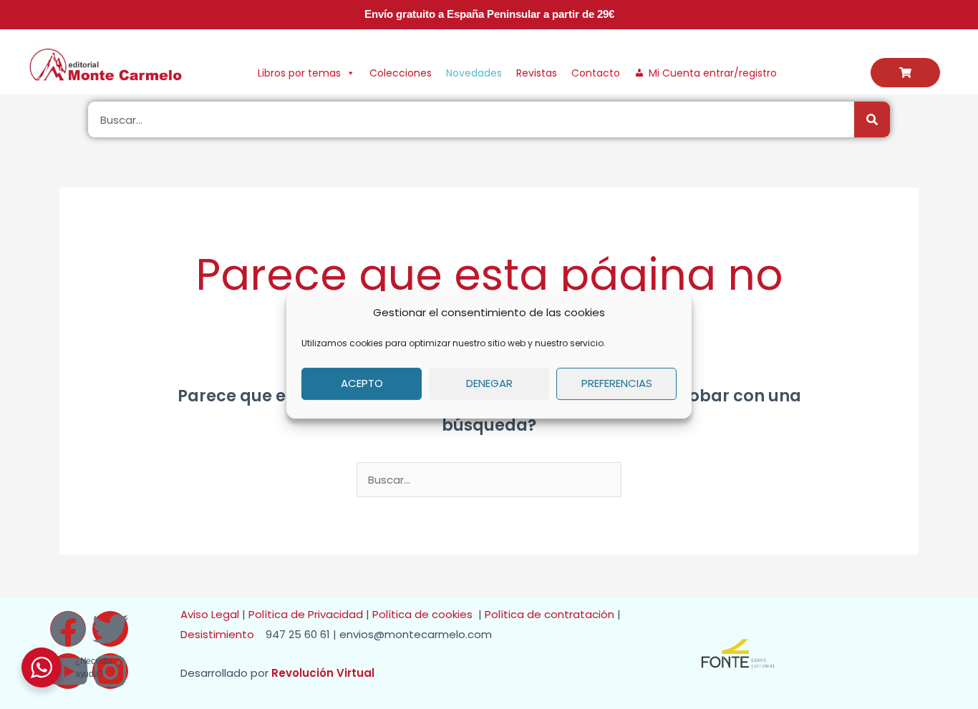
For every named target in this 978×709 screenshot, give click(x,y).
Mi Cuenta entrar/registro (713, 73)
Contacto (595, 73)
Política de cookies (425, 614)
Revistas (536, 73)
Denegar (489, 383)
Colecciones (400, 73)
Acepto (362, 383)
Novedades (474, 73)
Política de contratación (551, 614)
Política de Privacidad (305, 614)
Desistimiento (221, 634)
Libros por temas (299, 73)
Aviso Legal (209, 614)
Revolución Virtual (322, 672)
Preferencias (616, 383)
